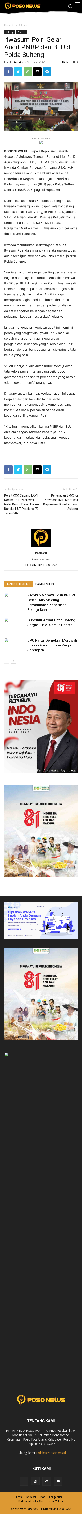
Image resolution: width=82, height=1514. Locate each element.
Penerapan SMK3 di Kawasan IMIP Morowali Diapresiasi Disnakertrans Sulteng (60, 502)
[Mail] (46, 1481)
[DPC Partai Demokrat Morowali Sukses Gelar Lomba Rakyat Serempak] (14, 645)
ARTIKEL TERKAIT (18, 584)
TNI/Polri (21, 32)
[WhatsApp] (28, 71)
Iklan (42, 1497)
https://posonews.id (41, 559)
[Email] (37, 71)
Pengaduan (56, 1497)
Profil (19, 1497)
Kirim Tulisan (56, 1501)
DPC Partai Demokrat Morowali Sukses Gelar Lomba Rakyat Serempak (52, 645)
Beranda (9, 25)
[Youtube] (58, 1481)
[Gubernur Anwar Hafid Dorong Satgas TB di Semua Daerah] (14, 625)
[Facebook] (8, 71)
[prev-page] (6, 661)
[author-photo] (41, 547)
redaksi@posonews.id (51, 1453)
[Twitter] (18, 71)
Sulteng (23, 25)
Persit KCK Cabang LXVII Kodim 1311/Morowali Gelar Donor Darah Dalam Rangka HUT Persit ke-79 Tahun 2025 (21, 504)
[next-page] (13, 661)
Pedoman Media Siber (31, 1501)
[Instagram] (35, 1481)
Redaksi (18, 62)
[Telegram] (47, 71)
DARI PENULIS (44, 584)
